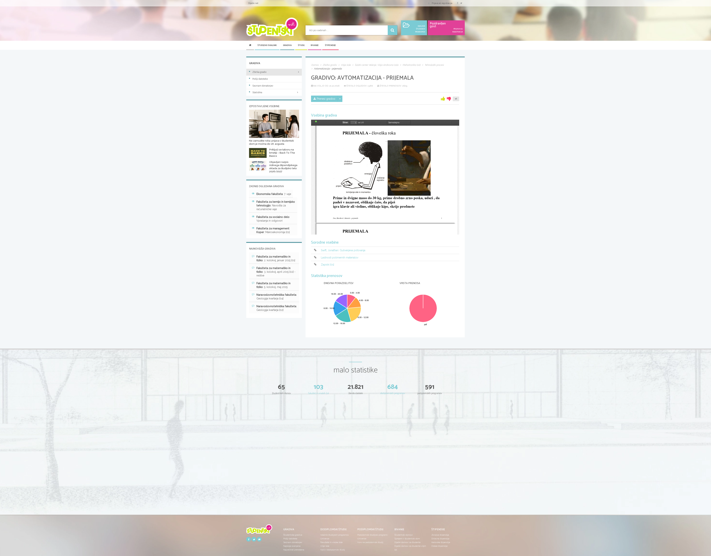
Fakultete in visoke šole (331, 542)
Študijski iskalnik (267, 45)
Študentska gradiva (292, 535)
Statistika (257, 92)
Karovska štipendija (440, 542)
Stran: (345, 122)
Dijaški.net (253, 3)
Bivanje (315, 45)
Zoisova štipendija (440, 535)
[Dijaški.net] (259, 530)
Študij (301, 45)
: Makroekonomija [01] (273, 230)
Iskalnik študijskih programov (334, 535)
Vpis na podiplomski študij (370, 542)
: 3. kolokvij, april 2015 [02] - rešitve (276, 272)
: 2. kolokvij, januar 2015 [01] (275, 258)
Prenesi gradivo (326, 98)
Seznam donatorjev (262, 85)
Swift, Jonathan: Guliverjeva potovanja (343, 250)
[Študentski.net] (272, 27)
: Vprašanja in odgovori (273, 218)
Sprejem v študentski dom (407, 538)
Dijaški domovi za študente (407, 542)
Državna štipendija (440, 538)
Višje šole (324, 546)
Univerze (324, 538)
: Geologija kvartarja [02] (276, 308)
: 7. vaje (273, 193)
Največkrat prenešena (293, 549)
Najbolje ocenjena (292, 546)
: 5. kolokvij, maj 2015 (273, 285)
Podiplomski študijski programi (372, 535)
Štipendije (330, 45)
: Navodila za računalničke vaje (275, 205)
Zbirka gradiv (259, 72)
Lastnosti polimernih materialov (339, 257)
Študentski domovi (403, 535)
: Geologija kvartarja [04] (276, 296)
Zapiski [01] (327, 264)
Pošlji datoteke (260, 78)
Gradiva (287, 45)
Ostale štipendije (439, 546)
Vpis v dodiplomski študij (332, 549)
